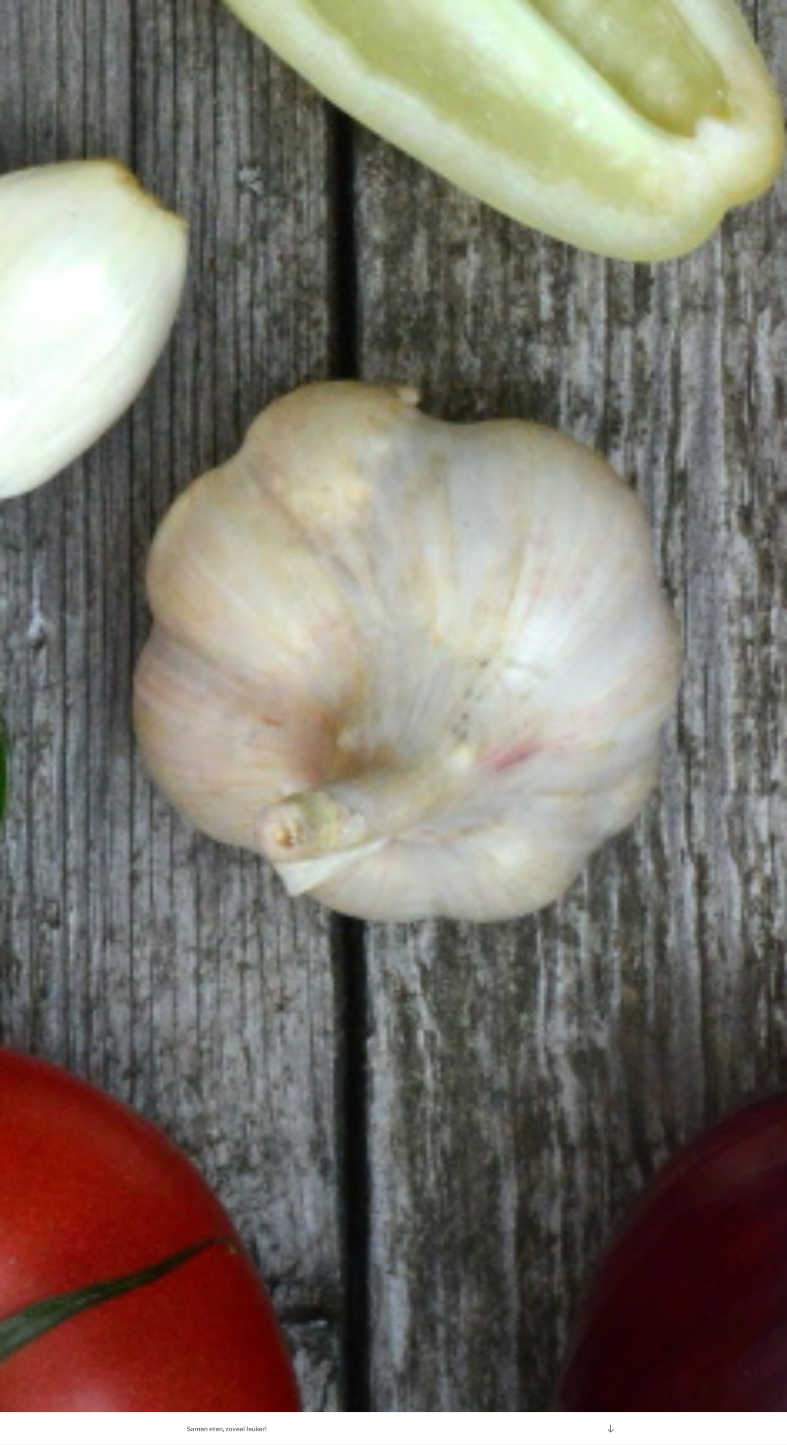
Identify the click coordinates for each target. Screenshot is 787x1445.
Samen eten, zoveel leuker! (227, 1429)
